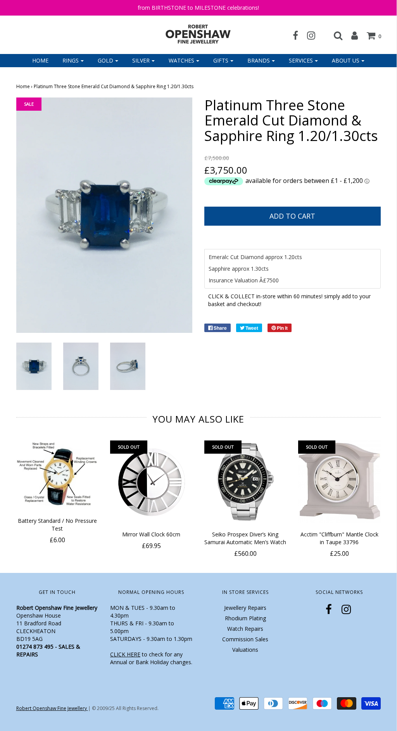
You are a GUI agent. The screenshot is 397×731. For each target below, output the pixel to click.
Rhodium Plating (245, 618)
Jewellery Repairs (245, 607)
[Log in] (350, 35)
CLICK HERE (125, 654)
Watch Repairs (245, 628)
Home (40, 60)
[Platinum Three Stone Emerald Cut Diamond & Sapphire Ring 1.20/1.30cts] (34, 365)
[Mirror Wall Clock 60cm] (151, 481)
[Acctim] (339, 481)
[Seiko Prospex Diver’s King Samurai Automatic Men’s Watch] (245, 481)
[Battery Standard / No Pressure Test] (57, 475)
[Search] (334, 35)
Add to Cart (292, 216)
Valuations (245, 649)
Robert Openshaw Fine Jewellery (52, 708)
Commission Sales (245, 639)
